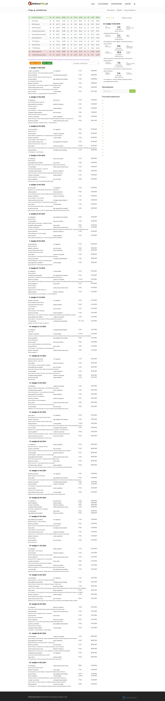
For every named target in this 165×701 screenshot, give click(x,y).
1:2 (79, 71)
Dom (44, 63)
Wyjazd (49, 63)
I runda (32, 63)
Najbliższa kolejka (127, 18)
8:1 (79, 590)
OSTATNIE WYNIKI (116, 4)
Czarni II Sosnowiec (37, 17)
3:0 (79, 342)
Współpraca (55, 697)
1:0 (79, 329)
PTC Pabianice (36, 41)
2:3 (79, 91)
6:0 (79, 523)
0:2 (79, 100)
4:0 (79, 179)
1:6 (79, 208)
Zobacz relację (119, 31)
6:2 (79, 427)
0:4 (79, 192)
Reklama (48, 697)
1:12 (79, 279)
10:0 (79, 145)
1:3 (79, 83)
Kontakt (128, 4)
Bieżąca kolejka (110, 18)
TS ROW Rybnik (36, 48)
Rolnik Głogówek (36, 51)
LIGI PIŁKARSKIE (103, 4)
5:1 (79, 187)
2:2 (79, 108)
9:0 (79, 492)
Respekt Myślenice (37, 38)
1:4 (79, 317)
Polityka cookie (63, 697)
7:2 (79, 227)
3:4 (79, 648)
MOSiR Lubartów (36, 28)
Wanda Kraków (36, 45)
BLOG (93, 4)
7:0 (79, 607)
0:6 (79, 511)
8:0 (79, 465)
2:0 (79, 79)
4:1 (79, 120)
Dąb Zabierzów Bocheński (39, 34)
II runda (38, 63)
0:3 (79, 398)
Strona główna (111, 10)
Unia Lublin (35, 21)
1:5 (79, 312)
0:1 (79, 158)
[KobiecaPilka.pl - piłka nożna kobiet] (38, 3)
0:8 (79, 598)
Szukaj (132, 91)
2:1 (79, 141)
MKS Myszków (36, 24)
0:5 (79, 452)
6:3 (79, 116)
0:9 (79, 406)
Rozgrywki (119, 10)
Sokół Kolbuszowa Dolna (39, 55)
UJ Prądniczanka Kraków (38, 31)
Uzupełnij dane (119, 39)
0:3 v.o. (80, 321)
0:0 (79, 225)
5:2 (79, 448)
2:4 (79, 87)
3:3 (79, 133)
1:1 (79, 150)
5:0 (79, 171)
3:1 (79, 640)
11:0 (79, 333)
